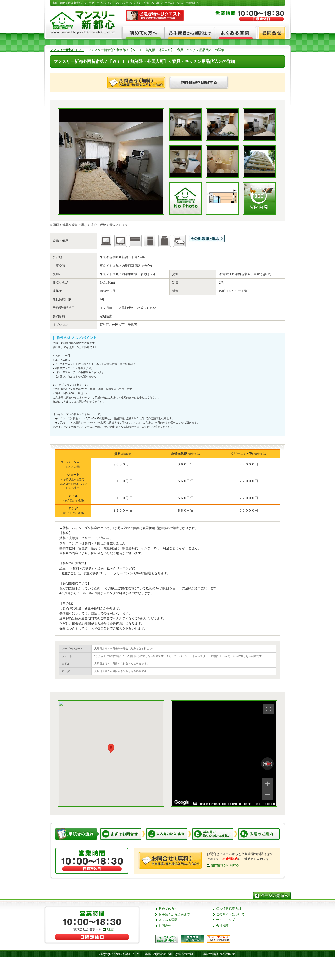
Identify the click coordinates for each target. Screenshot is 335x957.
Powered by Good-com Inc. (219, 954)
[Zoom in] (267, 783)
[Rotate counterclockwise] (263, 763)
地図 (110, 929)
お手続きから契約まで (174, 914)
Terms (248, 803)
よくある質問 (168, 920)
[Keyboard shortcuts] (195, 803)
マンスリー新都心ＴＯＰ (67, 50)
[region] (224, 753)
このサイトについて (230, 914)
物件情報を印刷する (225, 865)
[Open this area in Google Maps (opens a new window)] (181, 802)
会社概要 (222, 925)
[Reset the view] (267, 763)
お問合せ (165, 925)
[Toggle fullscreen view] (268, 709)
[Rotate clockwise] (272, 763)
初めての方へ (168, 908)
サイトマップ (225, 920)
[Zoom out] (267, 794)
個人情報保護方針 (228, 908)
